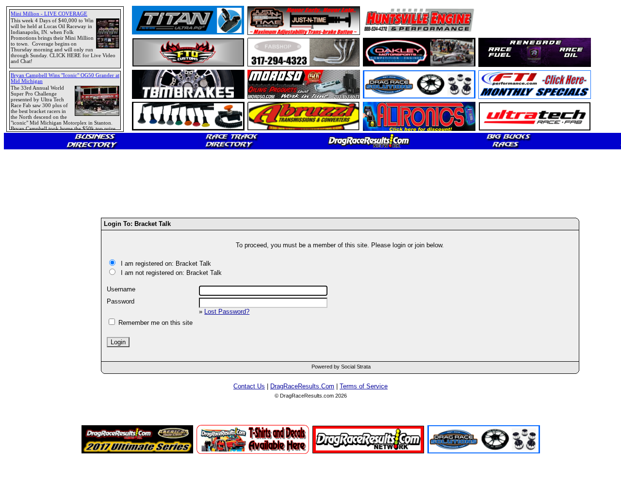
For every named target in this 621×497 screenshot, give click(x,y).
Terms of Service (364, 386)
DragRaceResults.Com (302, 386)
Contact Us (249, 386)
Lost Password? (226, 311)
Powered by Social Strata (341, 366)
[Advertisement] (41, 351)
